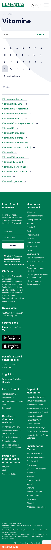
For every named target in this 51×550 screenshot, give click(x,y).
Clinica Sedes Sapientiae (37, 431)
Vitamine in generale (12, 181)
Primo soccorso (33, 495)
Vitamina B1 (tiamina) (12, 104)
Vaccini (30, 484)
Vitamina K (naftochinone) (15, 166)
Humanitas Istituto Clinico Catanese (37, 436)
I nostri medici (33, 235)
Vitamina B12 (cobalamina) (15, 108)
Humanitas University (11, 427)
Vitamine (6, 176)
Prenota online (10, 547)
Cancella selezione (12, 76)
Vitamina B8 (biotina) (12, 137)
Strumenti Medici (34, 480)
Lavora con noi (33, 254)
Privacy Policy (19, 543)
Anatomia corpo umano (37, 507)
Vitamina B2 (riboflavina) (14, 113)
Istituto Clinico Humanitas (37, 401)
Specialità (31, 227)
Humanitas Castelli (34, 416)
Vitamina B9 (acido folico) (15, 142)
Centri (29, 231)
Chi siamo (31, 212)
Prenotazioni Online (10, 394)
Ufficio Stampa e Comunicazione (34, 282)
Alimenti (30, 503)
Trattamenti (32, 246)
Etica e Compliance (35, 261)
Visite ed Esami (33, 242)
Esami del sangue (34, 491)
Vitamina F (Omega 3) (13, 162)
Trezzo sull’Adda (9, 474)
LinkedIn (6, 382)
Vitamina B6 (8, 128)
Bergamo (6, 466)
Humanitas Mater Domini (37, 412)
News (29, 250)
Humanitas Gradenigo (36, 427)
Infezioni (30, 476)
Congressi (6, 408)
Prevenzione (32, 465)
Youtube (17, 379)
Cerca (41, 34)
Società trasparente (35, 258)
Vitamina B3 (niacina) (12, 118)
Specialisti (31, 472)
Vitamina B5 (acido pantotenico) (18, 123)
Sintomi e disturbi (34, 453)
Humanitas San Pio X (35, 404)
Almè (4, 470)
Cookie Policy (30, 543)
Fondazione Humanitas (11, 437)
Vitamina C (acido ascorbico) (16, 147)
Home (4, 14)
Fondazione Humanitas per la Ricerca (11, 431)
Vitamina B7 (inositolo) (13, 133)
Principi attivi (32, 461)
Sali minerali (32, 499)
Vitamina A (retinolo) (12, 99)
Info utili (30, 223)
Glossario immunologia (36, 469)
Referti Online (8, 397)
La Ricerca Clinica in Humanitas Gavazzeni (11, 446)
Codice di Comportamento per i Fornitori (36, 268)
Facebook (7, 379)
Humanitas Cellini (34, 420)
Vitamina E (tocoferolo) (13, 157)
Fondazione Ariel (9, 441)
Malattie (30, 238)
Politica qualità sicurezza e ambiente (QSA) (37, 275)
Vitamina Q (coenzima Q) (14, 171)
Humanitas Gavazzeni (36, 397)
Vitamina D (7, 152)
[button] (46, 5)
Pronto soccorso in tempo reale (13, 402)
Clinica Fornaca (33, 424)
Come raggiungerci (35, 216)
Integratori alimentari (35, 457)
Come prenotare (34, 219)
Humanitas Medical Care (37, 408)
